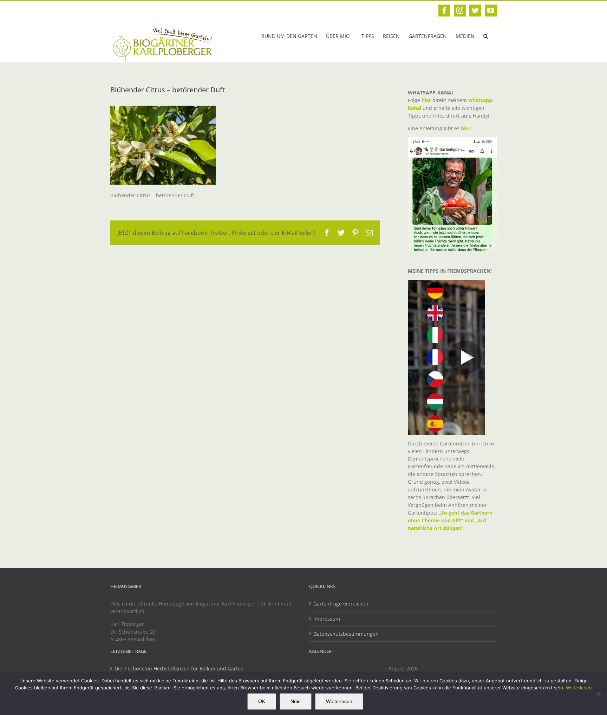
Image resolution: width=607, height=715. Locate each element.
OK (261, 701)
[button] (485, 35)
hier (426, 100)
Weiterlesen (579, 687)
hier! (467, 128)
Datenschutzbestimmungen (346, 633)
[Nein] (598, 693)
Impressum (326, 618)
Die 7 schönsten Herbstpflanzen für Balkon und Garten (179, 668)
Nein (296, 701)
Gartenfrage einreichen (340, 603)
